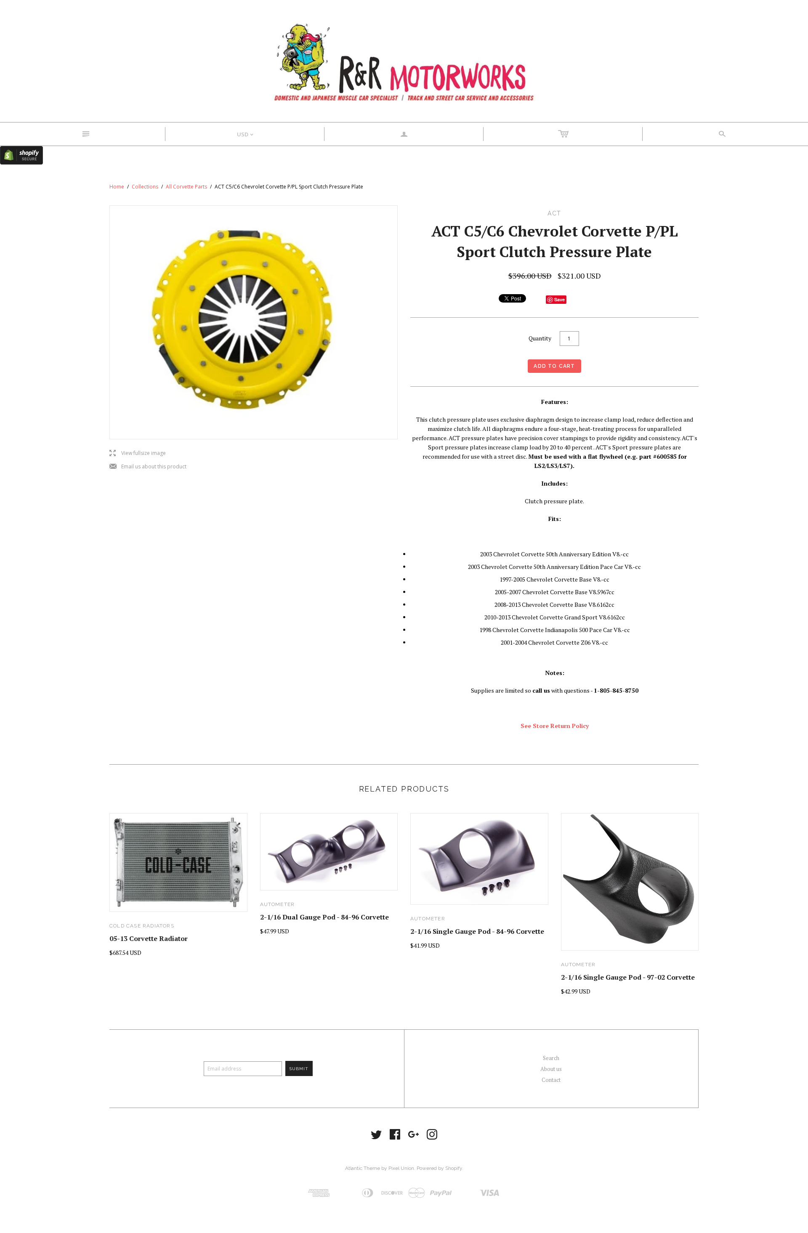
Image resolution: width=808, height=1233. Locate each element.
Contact (551, 1080)
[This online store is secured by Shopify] (21, 154)
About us (551, 1069)
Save (559, 299)
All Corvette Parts (186, 186)
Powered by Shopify (439, 1168)
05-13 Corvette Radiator (148, 938)
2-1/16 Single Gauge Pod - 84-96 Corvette (477, 931)
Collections (145, 186)
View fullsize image (137, 453)
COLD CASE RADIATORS (141, 926)
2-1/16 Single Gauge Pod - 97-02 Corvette (628, 977)
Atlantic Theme (362, 1168)
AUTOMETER (277, 904)
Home (116, 186)
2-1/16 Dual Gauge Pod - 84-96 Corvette (324, 917)
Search (551, 1058)
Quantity (540, 338)
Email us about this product (147, 466)
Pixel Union (401, 1168)
